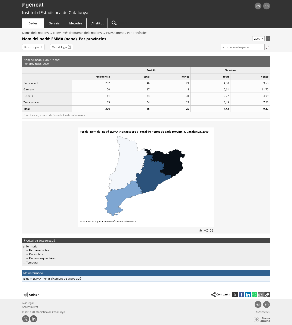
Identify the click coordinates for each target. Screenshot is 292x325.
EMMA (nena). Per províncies (126, 33)
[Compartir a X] (235, 294)
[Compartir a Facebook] (241, 294)
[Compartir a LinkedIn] (248, 294)
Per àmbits (36, 254)
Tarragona (30, 102)
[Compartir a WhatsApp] (254, 294)
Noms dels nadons (35, 33)
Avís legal (28, 303)
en (267, 5)
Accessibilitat (30, 307)
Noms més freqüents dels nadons (77, 33)
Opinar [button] (34, 295)
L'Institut (97, 23)
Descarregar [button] (31, 47)
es (258, 5)
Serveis (54, 23)
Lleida (27, 96)
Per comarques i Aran (42, 258)
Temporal (32, 262)
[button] (267, 294)
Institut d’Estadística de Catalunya (55, 12)
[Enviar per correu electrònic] (261, 294)
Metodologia (59, 47)
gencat (71, 6)
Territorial (32, 246)
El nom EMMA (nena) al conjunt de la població (52, 278)
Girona (28, 89)
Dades (32, 23)
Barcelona (30, 83)
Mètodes (75, 23)
